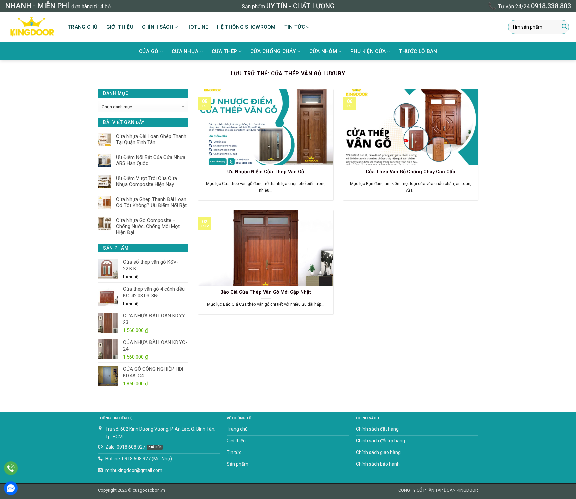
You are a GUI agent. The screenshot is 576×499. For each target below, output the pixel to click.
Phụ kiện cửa (368, 51)
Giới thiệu (119, 27)
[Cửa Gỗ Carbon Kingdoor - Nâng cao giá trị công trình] (31, 27)
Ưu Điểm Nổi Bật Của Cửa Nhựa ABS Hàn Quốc (150, 160)
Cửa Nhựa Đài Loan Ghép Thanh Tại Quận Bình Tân (151, 139)
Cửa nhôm (323, 51)
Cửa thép (224, 51)
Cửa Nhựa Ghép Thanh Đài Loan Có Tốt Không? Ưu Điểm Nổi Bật (151, 202)
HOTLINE (197, 27)
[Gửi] (564, 27)
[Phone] (10, 468)
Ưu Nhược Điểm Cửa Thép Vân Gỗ (265, 172)
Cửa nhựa (185, 51)
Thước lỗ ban (418, 51)
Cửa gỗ (149, 51)
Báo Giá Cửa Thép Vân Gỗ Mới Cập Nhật (265, 292)
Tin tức (294, 27)
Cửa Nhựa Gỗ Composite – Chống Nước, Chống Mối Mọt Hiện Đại (148, 226)
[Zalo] (10, 488)
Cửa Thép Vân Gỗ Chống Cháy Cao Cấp (410, 172)
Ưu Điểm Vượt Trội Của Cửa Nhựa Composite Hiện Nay (146, 181)
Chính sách (157, 27)
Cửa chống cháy (273, 51)
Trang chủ (83, 27)
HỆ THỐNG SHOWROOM (246, 27)
